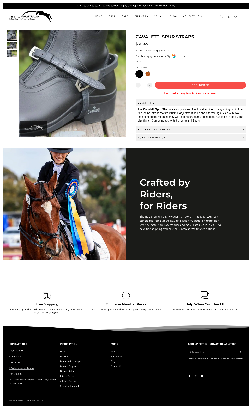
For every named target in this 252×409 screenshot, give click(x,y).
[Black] (139, 74)
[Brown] (148, 74)
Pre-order (200, 85)
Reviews (64, 356)
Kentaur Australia (22, 400)
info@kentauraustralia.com (21, 368)
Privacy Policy (67, 376)
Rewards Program (68, 366)
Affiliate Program (68, 381)
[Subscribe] (241, 352)
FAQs (62, 351)
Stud (113, 351)
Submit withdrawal (69, 385)
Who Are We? (117, 356)
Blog (113, 361)
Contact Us (116, 366)
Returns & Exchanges (70, 361)
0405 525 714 (15, 356)
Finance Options (68, 371)
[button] (221, 16)
